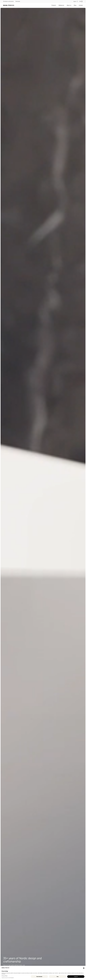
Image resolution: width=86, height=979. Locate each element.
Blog (75, 5)
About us (69, 5)
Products (54, 5)
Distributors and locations (8, 1)
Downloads (18, 1)
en (80, 1)
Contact (81, 5)
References (61, 5)
